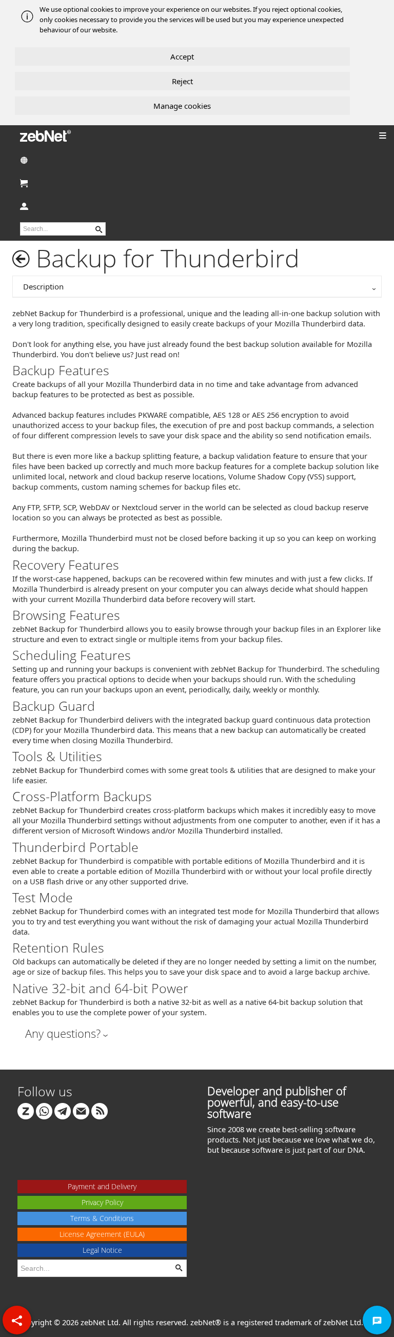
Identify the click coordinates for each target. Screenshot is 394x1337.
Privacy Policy (102, 1202)
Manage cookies (182, 106)
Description (43, 286)
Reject (182, 81)
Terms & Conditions (102, 1218)
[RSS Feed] (99, 1110)
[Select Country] (197, 159)
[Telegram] (62, 1110)
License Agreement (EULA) (102, 1234)
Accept (182, 56)
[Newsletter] (81, 1110)
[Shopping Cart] (197, 183)
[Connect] (25, 1110)
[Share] (17, 1320)
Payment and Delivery (102, 1186)
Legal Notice (102, 1250)
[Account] (197, 206)
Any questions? (63, 1033)
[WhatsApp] (44, 1110)
